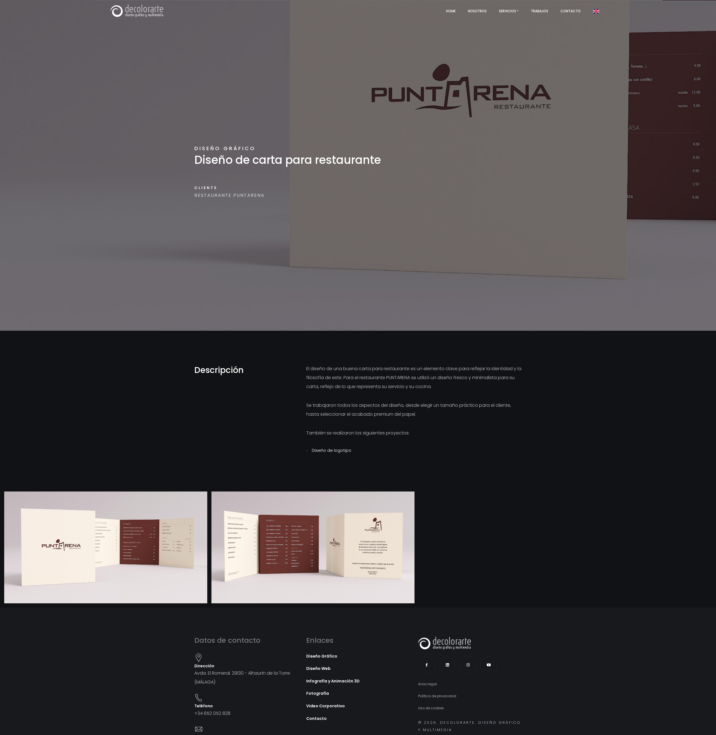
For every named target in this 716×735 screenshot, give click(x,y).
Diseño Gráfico (225, 148)
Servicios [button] (507, 11)
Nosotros (477, 11)
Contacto (570, 11)
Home (451, 11)
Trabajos (539, 11)
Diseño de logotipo (331, 450)
